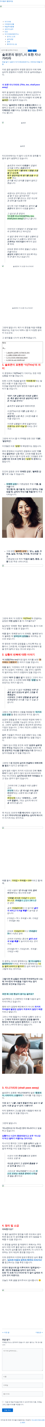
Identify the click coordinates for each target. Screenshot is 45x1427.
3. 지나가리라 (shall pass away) (17, 357)
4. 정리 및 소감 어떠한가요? (15, 360)
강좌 (8, 42)
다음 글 (39, 1332)
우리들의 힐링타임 (6, 1)
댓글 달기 (5, 62)
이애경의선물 (9, 24)
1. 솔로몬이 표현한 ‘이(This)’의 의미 (18, 352)
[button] (25, 34)
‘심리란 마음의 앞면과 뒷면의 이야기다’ (24, 1260)
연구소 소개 (11, 37)
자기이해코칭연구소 (12, 34)
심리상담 (10, 39)
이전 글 (5, 1332)
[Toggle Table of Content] (3, 349)
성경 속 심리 (9, 29)
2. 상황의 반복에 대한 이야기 (15, 355)
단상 (6, 32)
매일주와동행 (9, 27)
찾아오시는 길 (12, 44)
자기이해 (8, 22)
